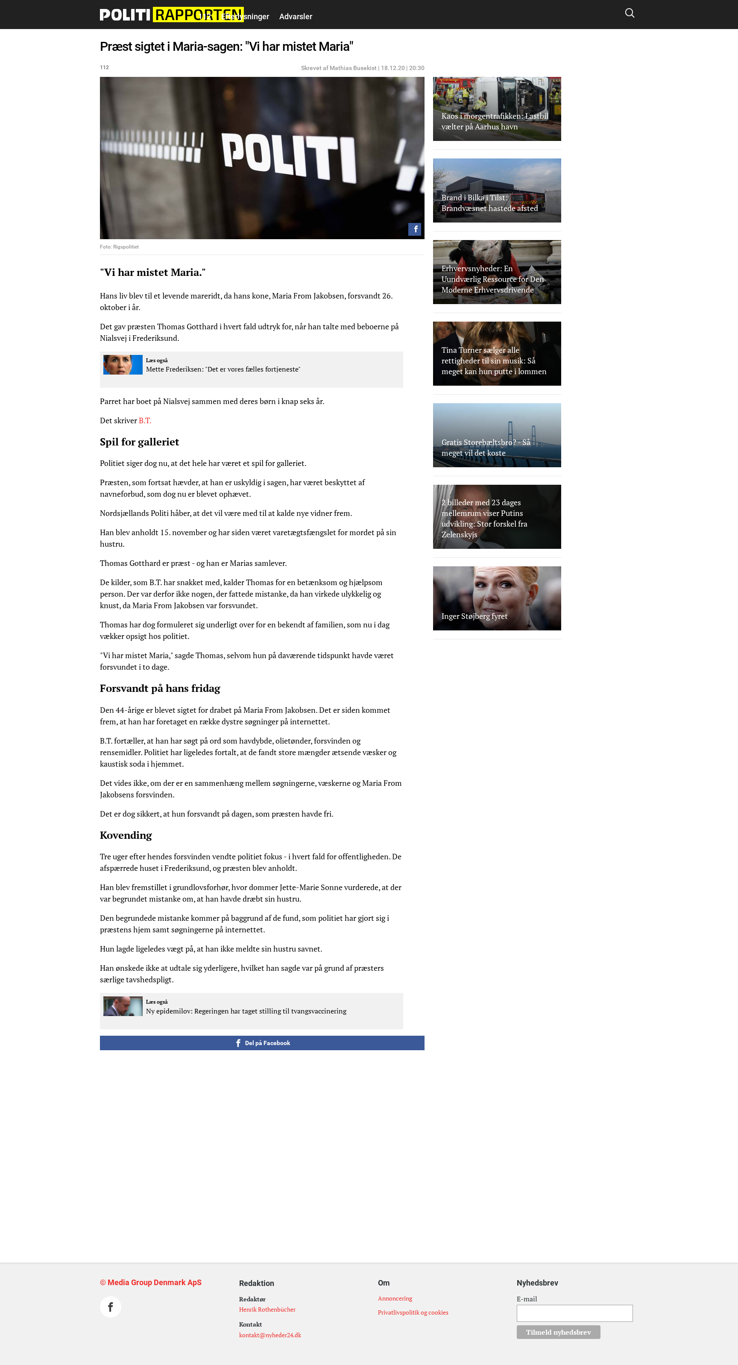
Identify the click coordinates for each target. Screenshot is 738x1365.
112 (204, 16)
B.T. (146, 420)
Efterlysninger (245, 16)
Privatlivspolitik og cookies (413, 1312)
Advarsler (295, 16)
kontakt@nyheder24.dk (270, 1335)
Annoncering (395, 1298)
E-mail (527, 1298)
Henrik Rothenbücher (267, 1309)
